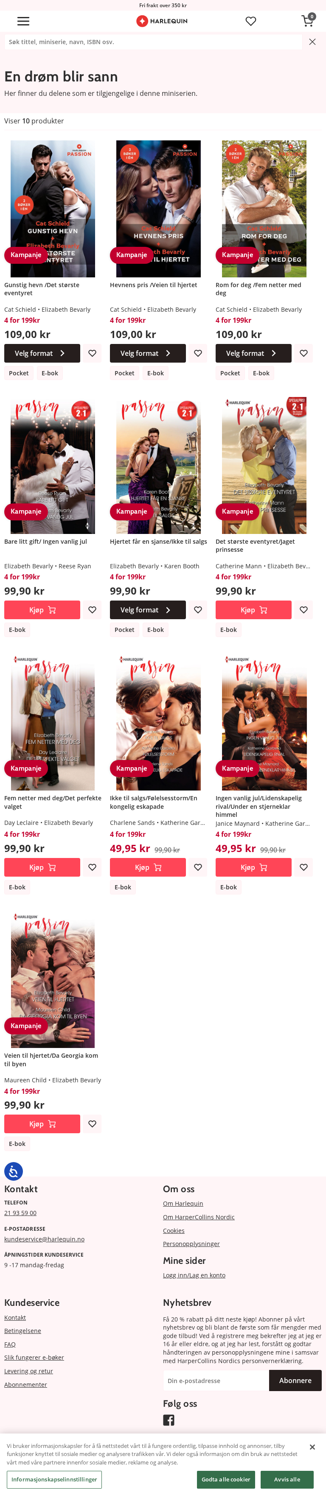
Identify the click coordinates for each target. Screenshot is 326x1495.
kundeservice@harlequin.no (44, 1239)
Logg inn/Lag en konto (194, 1275)
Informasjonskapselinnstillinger (54, 1479)
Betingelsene (22, 1331)
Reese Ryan (75, 566)
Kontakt (15, 1317)
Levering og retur (28, 1371)
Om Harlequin (183, 1203)
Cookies (174, 1231)
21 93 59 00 (20, 1213)
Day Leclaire (21, 823)
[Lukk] (312, 1447)
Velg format (34, 353)
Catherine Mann (239, 566)
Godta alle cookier (226, 1479)
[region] (163, 1464)
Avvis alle (287, 1479)
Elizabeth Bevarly (66, 309)
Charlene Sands (132, 823)
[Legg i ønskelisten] (92, 353)
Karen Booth (182, 566)
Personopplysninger (191, 1244)
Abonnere (295, 1380)
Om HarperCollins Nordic (199, 1217)
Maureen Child (25, 1080)
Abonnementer (25, 1384)
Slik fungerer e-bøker (34, 1357)
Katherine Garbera (187, 823)
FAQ (10, 1344)
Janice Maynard (238, 823)
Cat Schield (20, 309)
